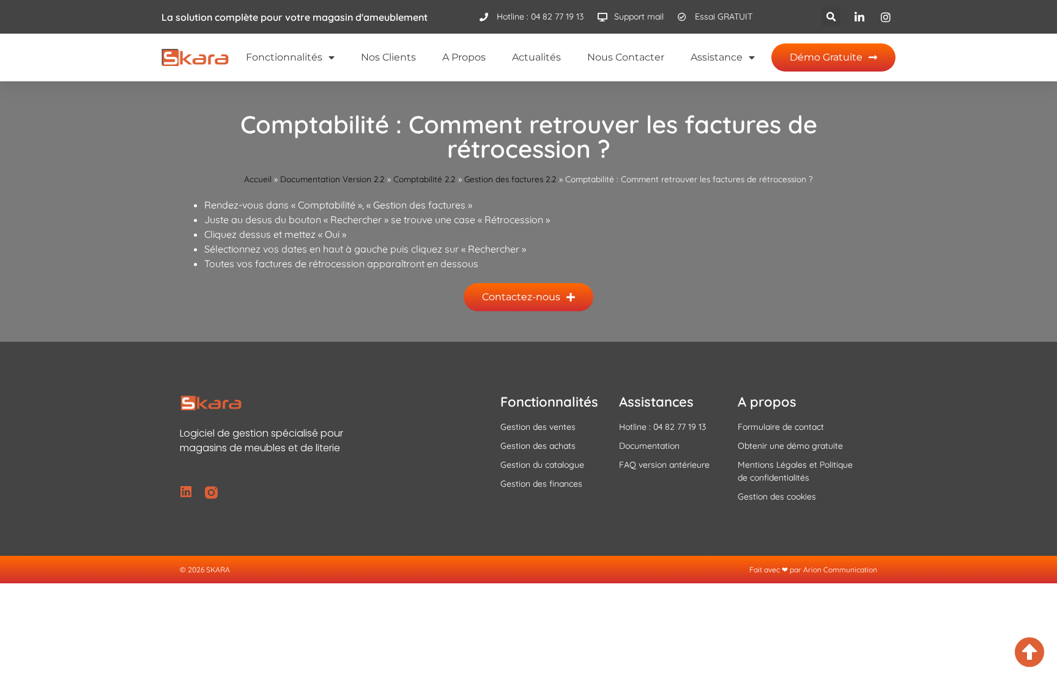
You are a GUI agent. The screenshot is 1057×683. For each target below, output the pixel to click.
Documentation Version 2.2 (332, 179)
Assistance (717, 57)
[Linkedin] (186, 492)
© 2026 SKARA (205, 569)
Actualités (536, 57)
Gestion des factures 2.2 (510, 179)
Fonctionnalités (284, 57)
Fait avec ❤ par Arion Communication (813, 569)
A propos (464, 57)
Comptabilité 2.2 (424, 179)
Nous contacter (625, 57)
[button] (830, 16)
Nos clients (388, 57)
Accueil (258, 179)
